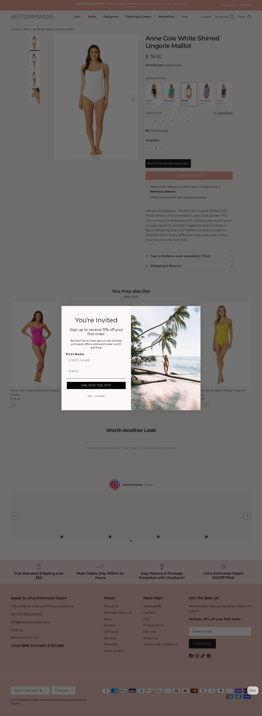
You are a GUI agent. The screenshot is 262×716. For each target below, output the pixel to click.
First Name (75, 354)
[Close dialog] (196, 310)
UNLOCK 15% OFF (96, 385)
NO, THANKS (96, 396)
